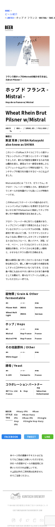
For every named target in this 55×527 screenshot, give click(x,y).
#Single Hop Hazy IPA (29, 422)
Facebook (11, 436)
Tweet (31, 436)
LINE (47, 436)
